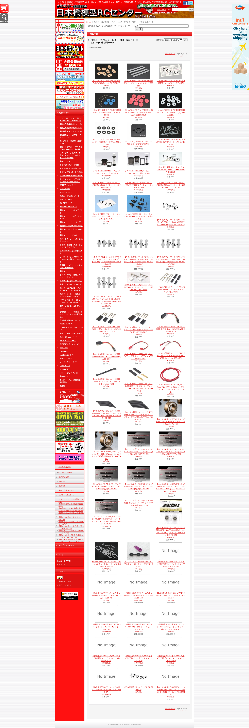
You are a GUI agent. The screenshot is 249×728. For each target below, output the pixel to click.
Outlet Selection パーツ (68, 337)
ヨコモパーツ (65, 189)
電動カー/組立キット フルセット (71, 513)
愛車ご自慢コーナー (66, 490)
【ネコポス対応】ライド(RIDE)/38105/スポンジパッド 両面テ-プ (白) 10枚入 (170, 112)
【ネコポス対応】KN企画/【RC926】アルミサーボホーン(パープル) (138, 564)
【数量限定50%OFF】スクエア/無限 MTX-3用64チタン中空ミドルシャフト (138, 658)
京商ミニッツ (65, 161)
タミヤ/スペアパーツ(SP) (69, 165)
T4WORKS (64, 351)
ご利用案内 (149, 10)
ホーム (88, 22)
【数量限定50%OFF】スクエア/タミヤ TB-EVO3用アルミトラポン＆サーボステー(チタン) (170, 626)
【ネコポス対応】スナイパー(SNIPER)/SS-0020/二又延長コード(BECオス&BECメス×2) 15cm (171, 355)
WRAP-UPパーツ (66, 324)
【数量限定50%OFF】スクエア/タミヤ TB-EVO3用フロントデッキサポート (138, 626)
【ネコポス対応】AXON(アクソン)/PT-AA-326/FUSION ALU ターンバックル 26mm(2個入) (170, 451)
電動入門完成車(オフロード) (71, 128)
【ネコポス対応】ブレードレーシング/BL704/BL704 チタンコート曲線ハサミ (171, 169)
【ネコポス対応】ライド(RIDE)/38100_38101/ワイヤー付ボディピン (106, 112)
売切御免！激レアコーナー (70, 320)
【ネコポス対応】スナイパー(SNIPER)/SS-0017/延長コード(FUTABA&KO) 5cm (170, 329)
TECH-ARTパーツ (67, 355)
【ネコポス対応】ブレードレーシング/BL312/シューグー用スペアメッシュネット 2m (106, 216)
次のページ (182, 56)
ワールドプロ (65, 366)
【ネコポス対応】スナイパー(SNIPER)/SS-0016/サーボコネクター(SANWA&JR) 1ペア (138, 329)
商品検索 (62, 486)
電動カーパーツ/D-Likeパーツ (71, 226)
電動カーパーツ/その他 (68, 235)
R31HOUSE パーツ (68, 341)
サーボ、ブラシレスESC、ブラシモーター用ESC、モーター (71, 259)
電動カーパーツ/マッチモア (70, 222)
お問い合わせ (161, 10)
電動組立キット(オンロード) (71, 131)
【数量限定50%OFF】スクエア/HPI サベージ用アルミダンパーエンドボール (106, 626)
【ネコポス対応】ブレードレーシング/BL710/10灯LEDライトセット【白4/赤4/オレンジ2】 (170, 185)
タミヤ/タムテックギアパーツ (71, 168)
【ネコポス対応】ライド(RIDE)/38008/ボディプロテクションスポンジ (138, 83)
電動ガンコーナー (66, 271)
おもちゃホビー (66, 369)
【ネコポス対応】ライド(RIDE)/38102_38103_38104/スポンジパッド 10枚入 (138, 112)
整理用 (62, 386)
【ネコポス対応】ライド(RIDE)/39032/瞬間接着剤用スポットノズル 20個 (170, 141)
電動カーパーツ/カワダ (68, 207)
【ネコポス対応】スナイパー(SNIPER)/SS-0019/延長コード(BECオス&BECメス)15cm (138, 356)
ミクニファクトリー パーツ (71, 334)
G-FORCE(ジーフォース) (69, 344)
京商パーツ (64, 376)
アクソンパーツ (66, 358)
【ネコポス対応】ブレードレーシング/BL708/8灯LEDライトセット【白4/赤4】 (138, 185)
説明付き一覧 (170, 54)
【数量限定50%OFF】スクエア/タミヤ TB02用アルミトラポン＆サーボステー (106, 658)
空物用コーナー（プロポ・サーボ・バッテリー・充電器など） (71, 314)
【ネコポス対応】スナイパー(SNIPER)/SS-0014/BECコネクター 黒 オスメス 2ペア (170, 289)
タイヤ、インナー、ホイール (71, 281)
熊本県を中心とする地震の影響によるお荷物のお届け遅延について (71, 510)
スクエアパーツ (66, 200)
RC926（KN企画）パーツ (70, 196)
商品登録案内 (64, 477)
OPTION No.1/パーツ (68, 185)
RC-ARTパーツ (66, 203)
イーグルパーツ (66, 192)
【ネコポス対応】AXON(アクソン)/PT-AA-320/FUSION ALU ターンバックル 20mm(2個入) (138, 451)
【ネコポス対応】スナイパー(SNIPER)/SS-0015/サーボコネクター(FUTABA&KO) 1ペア (106, 329)
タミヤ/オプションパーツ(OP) (71, 172)
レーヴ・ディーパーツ (68, 362)
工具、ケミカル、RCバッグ (70, 284)
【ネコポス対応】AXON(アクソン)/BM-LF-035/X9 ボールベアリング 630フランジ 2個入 (138, 503)
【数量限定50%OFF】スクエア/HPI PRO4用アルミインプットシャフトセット (170, 595)
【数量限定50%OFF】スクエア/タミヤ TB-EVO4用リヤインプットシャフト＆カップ (170, 564)
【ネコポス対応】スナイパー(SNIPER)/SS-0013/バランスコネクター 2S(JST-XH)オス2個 (138, 287)
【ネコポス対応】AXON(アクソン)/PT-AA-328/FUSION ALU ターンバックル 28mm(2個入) (106, 486)
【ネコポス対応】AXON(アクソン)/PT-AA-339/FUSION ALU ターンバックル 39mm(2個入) (138, 486)
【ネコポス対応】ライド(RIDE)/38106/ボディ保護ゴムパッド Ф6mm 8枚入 (106, 141)
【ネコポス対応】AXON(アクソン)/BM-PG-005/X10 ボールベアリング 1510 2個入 (170, 421)
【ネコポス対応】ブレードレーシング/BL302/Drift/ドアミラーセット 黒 (138, 216)
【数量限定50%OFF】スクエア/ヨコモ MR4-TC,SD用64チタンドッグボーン (138, 595)
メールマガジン (65, 467)
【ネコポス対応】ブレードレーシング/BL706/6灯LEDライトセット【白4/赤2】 (106, 185)
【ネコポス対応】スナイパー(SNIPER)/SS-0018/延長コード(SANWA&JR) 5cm (106, 356)
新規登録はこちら (65, 581)
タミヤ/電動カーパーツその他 (71, 176)
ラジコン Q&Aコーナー (68, 495)
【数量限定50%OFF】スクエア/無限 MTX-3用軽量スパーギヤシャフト (106, 689)
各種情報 (62, 481)
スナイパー (64, 348)
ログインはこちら (65, 585)
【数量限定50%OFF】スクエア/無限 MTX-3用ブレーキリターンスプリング (171, 658)
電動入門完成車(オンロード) (71, 124)
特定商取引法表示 (65, 473)
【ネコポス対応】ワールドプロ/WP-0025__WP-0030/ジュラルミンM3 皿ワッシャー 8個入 (170, 222)
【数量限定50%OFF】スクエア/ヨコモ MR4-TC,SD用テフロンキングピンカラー (106, 595)
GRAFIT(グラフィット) (69, 373)
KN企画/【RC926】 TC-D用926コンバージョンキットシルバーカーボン (106, 564)
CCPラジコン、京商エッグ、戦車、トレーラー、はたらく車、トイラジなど (71, 155)
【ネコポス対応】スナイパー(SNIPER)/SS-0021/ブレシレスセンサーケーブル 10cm (106, 381)
